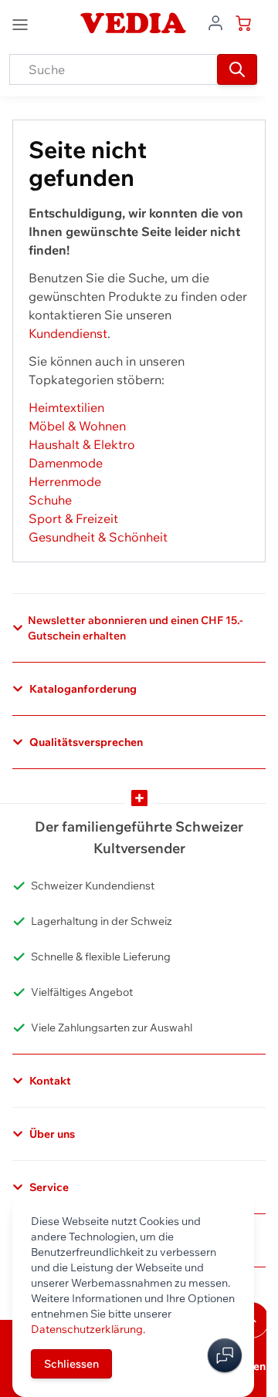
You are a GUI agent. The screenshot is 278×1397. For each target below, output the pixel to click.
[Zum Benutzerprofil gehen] (215, 21)
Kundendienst (68, 333)
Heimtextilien (66, 407)
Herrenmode (65, 481)
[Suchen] (237, 69)
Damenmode (66, 463)
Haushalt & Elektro (82, 444)
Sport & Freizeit (73, 518)
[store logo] (133, 23)
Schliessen (71, 1364)
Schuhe (50, 500)
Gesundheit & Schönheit (98, 537)
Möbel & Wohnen (77, 426)
